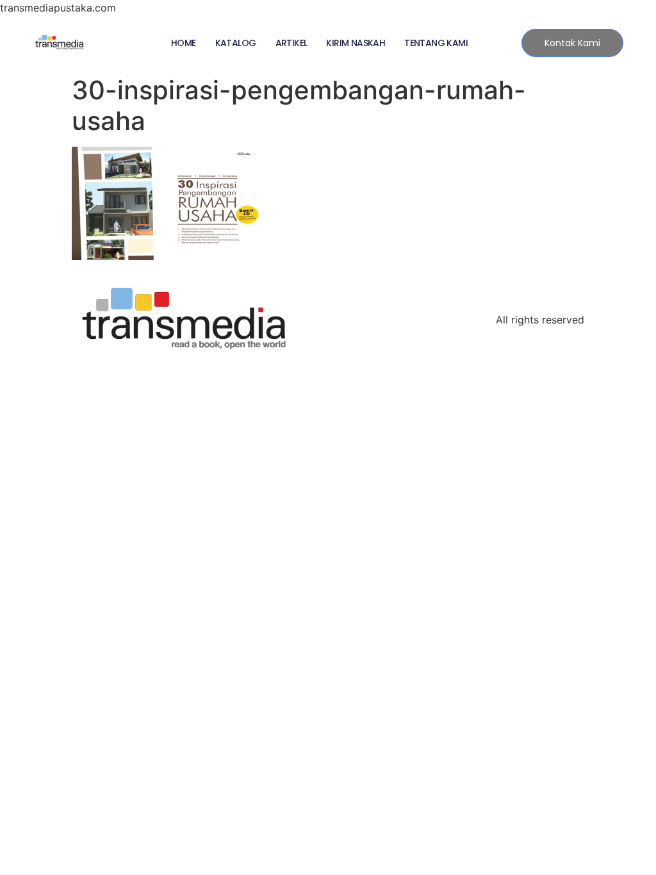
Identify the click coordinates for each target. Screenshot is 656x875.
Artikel (291, 43)
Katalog (235, 43)
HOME (183, 43)
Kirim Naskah (355, 43)
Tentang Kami (436, 43)
